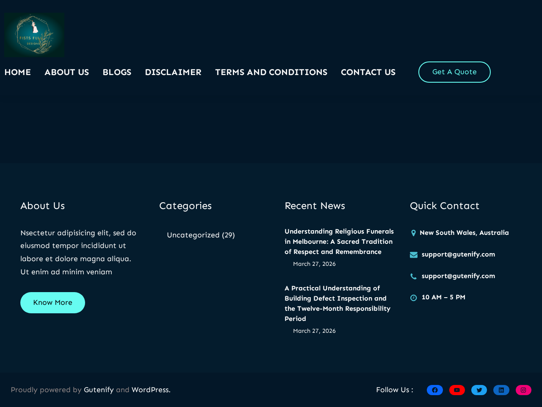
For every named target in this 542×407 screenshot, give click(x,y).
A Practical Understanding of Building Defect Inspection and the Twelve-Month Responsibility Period (337, 303)
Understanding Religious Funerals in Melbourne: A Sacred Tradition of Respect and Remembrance (339, 241)
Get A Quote (454, 71)
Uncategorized (193, 235)
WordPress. (151, 389)
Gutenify (100, 389)
